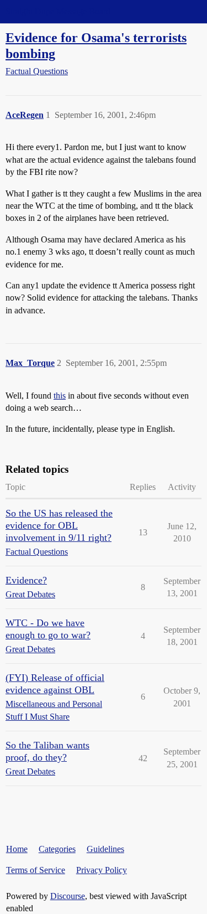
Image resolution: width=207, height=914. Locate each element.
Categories (57, 849)
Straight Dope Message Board (58, 11)
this (60, 395)
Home (17, 849)
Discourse (67, 896)
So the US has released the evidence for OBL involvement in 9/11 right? (59, 525)
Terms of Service (35, 870)
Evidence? (26, 580)
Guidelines (105, 849)
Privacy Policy (101, 870)
